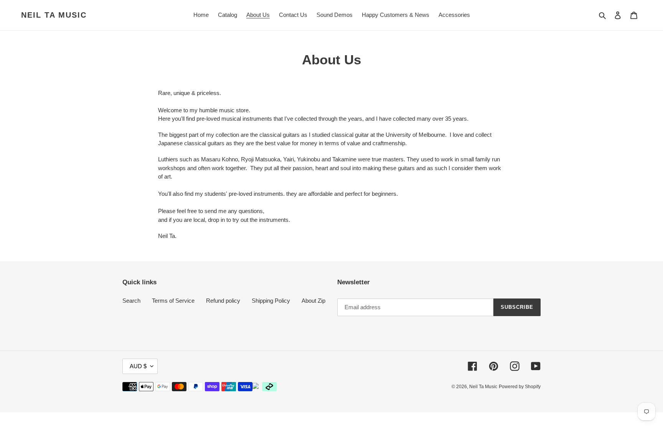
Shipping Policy (271, 300)
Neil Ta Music (54, 15)
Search (131, 300)
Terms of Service (173, 300)
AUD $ (138, 366)
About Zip (313, 300)
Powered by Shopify (520, 386)
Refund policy (223, 300)
